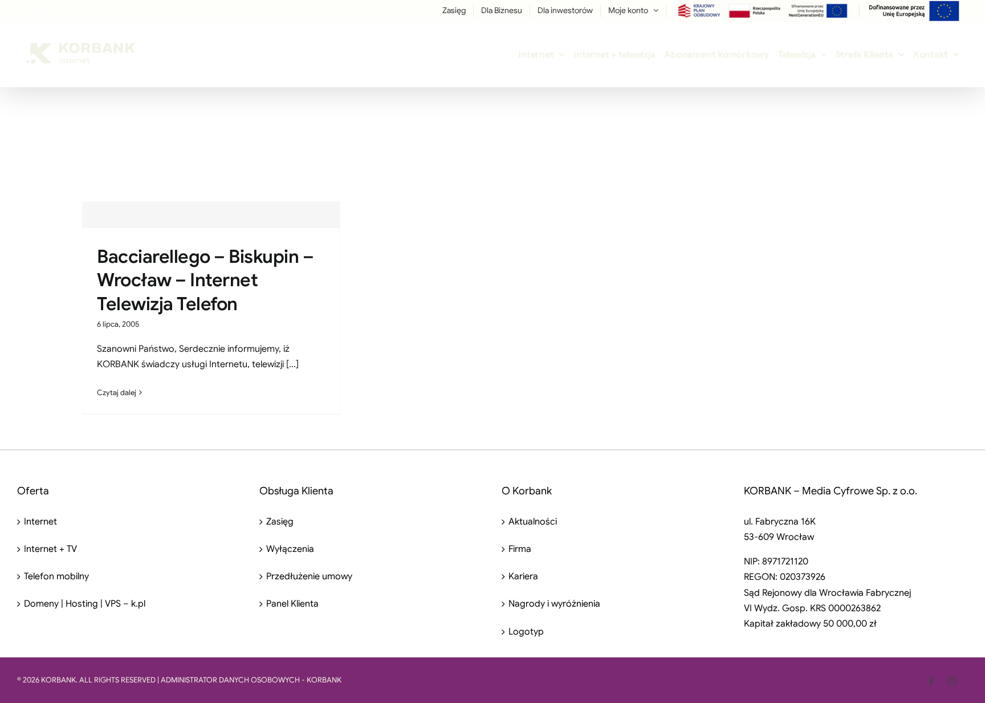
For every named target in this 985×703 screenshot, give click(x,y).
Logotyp (526, 631)
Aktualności (532, 521)
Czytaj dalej (116, 392)
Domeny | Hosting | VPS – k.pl (84, 603)
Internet (40, 521)
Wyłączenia (290, 549)
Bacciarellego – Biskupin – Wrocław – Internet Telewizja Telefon (205, 280)
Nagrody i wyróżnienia (554, 603)
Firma (519, 549)
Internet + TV (50, 549)
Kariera (523, 576)
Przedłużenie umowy (309, 576)
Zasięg (280, 521)
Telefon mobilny (56, 576)
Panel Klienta (292, 603)
